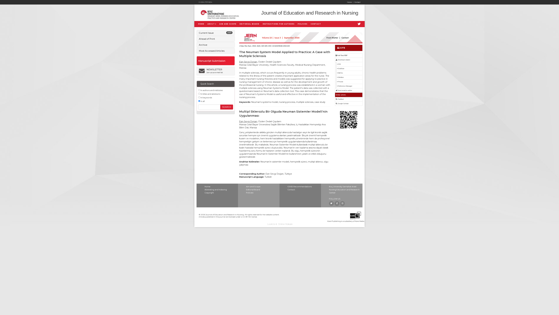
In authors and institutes (211, 90)
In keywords (206, 97)
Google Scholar (343, 103)
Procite (340, 82)
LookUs (271, 224)
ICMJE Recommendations (300, 187)
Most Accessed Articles (211, 50)
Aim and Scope (253, 187)
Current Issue (215, 33)
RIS (339, 64)
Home (350, 2)
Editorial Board (253, 190)
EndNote (341, 68)
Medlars (341, 77)
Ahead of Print (207, 38)
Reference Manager (345, 86)
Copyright (209, 193)
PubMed (340, 99)
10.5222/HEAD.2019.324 (281, 46)
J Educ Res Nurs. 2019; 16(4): (250, 46)
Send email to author (344, 90)
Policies (249, 193)
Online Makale (285, 224)
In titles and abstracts (210, 94)
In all (202, 101)
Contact (357, 2)
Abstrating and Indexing (216, 190)
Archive (203, 44)
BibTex (340, 73)
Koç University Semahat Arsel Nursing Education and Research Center (344, 190)
